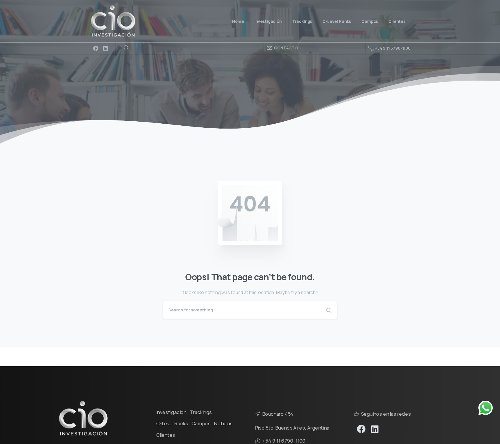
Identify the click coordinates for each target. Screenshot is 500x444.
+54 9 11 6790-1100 (393, 48)
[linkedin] (106, 48)
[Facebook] (96, 48)
